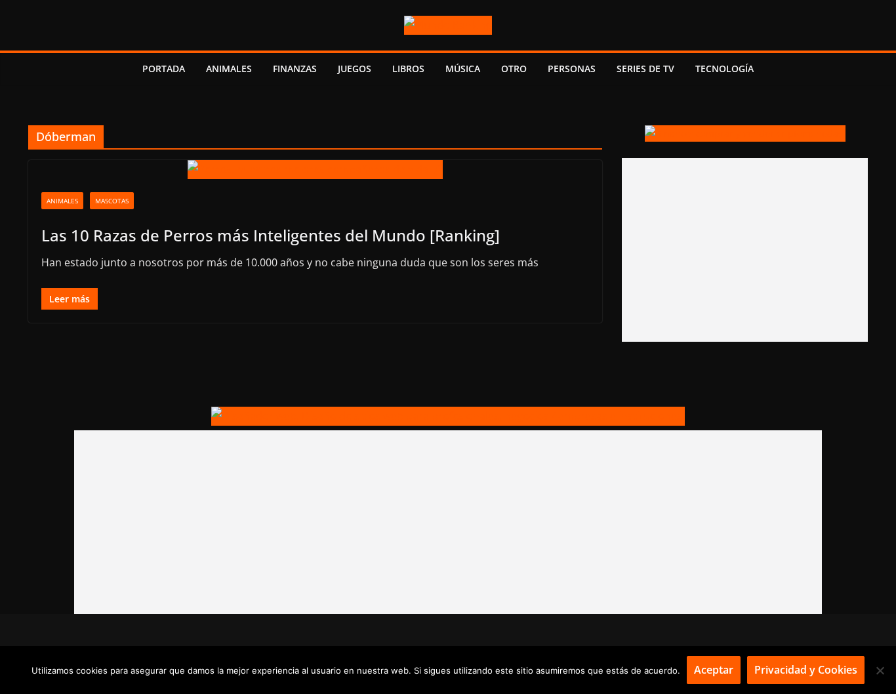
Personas (572, 68)
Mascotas (112, 200)
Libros (408, 68)
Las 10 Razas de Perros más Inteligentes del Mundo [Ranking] (270, 235)
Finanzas (295, 68)
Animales (229, 68)
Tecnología (724, 68)
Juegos (354, 68)
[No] (879, 670)
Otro (514, 68)
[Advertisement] (745, 250)
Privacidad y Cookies (805, 670)
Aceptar (713, 670)
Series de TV (645, 68)
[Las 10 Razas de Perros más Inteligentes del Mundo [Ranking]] (315, 169)
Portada (163, 68)
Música (462, 68)
